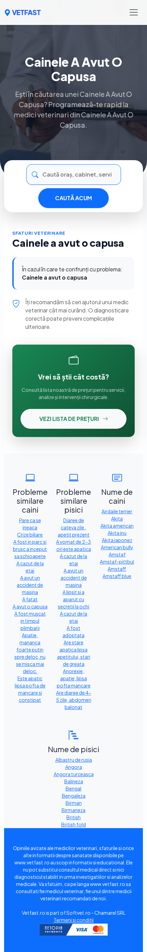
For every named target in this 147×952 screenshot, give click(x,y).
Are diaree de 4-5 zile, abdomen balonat (73, 700)
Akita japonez (117, 540)
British (73, 817)
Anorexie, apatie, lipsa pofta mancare (74, 678)
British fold (73, 824)
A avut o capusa (30, 606)
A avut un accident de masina (30, 585)
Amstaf (117, 554)
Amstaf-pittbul (117, 561)
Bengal (73, 788)
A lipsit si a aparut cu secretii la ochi (73, 599)
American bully (117, 547)
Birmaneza (73, 810)
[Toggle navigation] (133, 12)
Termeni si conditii (74, 920)
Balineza (73, 781)
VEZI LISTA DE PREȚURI (69, 418)
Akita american (117, 526)
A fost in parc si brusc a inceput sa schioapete (30, 549)
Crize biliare (30, 534)
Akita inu (117, 533)
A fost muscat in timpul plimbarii (30, 620)
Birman (74, 803)
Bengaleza (73, 796)
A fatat (30, 599)
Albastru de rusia (73, 760)
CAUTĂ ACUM (73, 198)
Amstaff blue (117, 576)
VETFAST (26, 12)
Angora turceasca (74, 774)
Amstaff (117, 569)
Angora (73, 767)
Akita (117, 518)
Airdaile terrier (117, 511)
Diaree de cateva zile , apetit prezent (74, 527)
